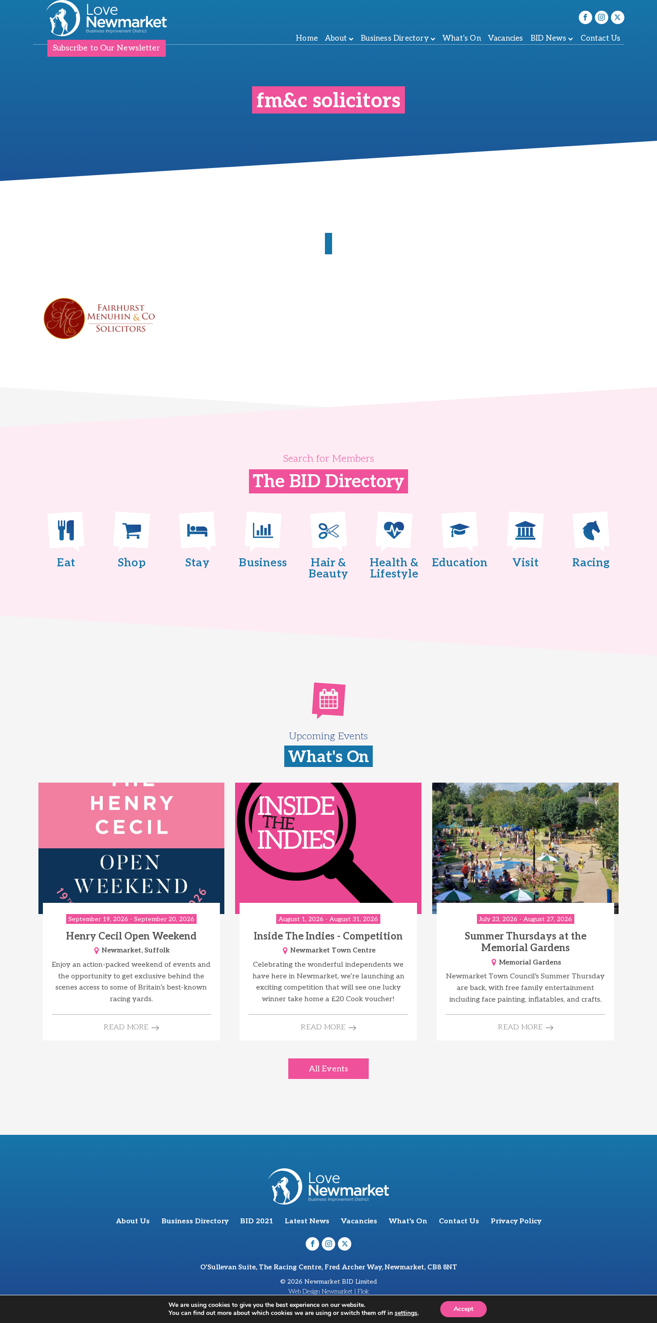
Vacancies (505, 38)
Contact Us (601, 38)
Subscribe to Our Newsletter (106, 48)
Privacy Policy (516, 1221)
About (336, 38)
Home (307, 38)
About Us (133, 1221)
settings (406, 1313)
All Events (328, 1069)
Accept (463, 1309)
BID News (549, 38)
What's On (461, 38)
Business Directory (395, 38)
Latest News (307, 1221)
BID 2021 (256, 1221)
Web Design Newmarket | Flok (328, 1291)
